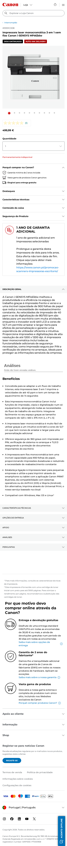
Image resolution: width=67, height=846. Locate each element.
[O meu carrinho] (55, 4)
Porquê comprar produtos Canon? (38, 703)
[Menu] (63, 4)
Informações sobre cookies (17, 778)
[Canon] (10, 4)
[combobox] (33, 13)
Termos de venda (12, 772)
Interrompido (10, 22)
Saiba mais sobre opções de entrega (34, 644)
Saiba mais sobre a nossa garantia (37, 677)
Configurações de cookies (16, 785)
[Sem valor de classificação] (14, 123)
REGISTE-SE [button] (12, 760)
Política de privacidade (40, 772)
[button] (9, 113)
